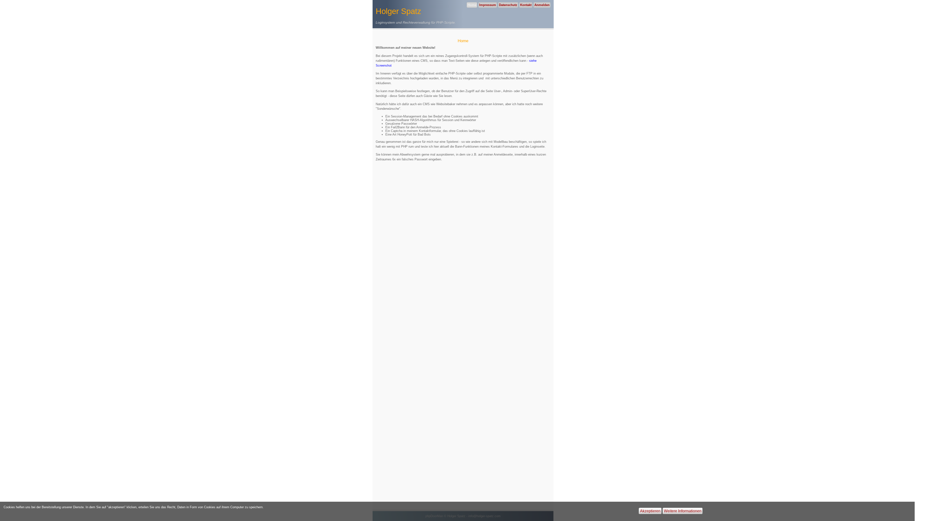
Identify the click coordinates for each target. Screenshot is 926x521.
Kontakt (525, 5)
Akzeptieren (650, 511)
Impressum (487, 5)
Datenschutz (508, 5)
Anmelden (542, 5)
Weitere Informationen (682, 511)
